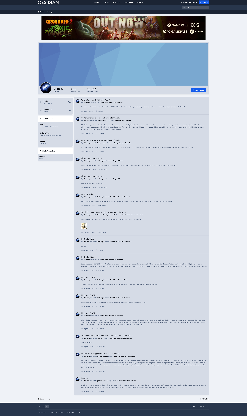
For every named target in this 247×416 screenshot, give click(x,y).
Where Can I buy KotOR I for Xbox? (95, 100)
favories (84, 378)
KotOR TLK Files (87, 194)
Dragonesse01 (102, 120)
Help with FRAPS (88, 277)
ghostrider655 (102, 381)
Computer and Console (122, 120)
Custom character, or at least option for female (100, 118)
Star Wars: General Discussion (112, 102)
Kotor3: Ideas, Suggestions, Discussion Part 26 (100, 353)
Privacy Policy (43, 412)
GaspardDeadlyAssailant (106, 215)
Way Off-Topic (118, 161)
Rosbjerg (100, 338)
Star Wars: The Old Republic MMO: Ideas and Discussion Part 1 (107, 335)
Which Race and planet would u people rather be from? (103, 212)
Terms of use (70, 412)
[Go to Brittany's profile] (78, 101)
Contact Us (53, 412)
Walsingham (101, 161)
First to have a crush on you (92, 158)
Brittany (86, 102)
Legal (78, 412)
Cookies (61, 412)
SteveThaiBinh (102, 356)
